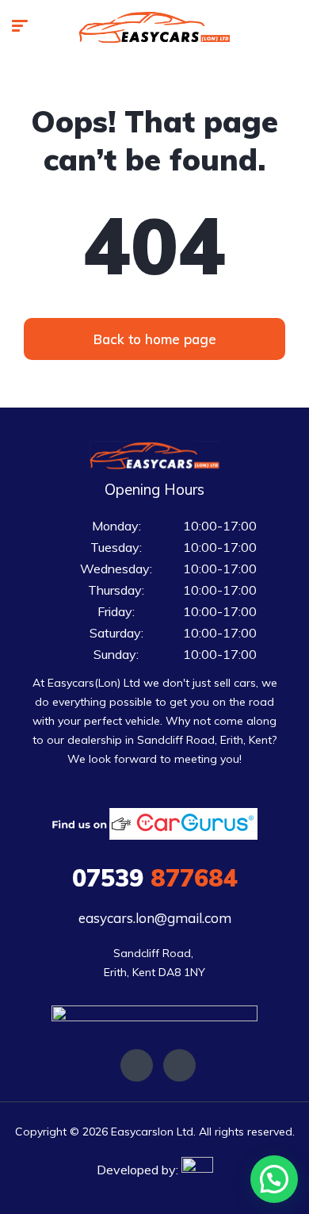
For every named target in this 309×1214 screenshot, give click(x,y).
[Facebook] (136, 1065)
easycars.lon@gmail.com (154, 918)
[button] (154, 339)
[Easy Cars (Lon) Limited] (154, 27)
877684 (155, 878)
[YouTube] (179, 1065)
